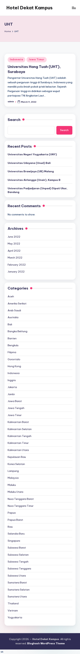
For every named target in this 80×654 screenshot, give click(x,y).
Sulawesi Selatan (18, 554)
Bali (10, 324)
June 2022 (14, 236)
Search (14, 119)
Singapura (14, 540)
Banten (12, 338)
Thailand (13, 603)
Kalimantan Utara (18, 450)
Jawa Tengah (16, 408)
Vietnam (13, 610)
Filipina (12, 352)
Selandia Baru (16, 533)
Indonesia (16, 59)
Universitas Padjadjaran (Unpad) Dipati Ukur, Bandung (37, 190)
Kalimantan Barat (18, 422)
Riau (10, 526)
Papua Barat (15, 519)
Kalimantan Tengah (19, 436)
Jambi (11, 394)
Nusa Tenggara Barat (21, 499)
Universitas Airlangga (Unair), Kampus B (34, 180)
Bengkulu (13, 345)
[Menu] (74, 8)
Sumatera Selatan (19, 589)
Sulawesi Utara (17, 575)
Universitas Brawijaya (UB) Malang (31, 171)
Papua (12, 512)
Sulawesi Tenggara (19, 568)
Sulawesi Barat (17, 547)
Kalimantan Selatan (20, 429)
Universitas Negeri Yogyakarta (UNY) (32, 154)
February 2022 (17, 264)
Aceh (11, 296)
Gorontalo (14, 359)
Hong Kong (14, 366)
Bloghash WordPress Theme (46, 643)
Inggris (12, 380)
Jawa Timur (36, 59)
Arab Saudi (14, 310)
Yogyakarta (15, 617)
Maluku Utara (15, 491)
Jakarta (12, 387)
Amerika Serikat (17, 303)
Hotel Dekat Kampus (29, 7)
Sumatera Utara (17, 596)
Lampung (13, 471)
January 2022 (16, 271)
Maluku (12, 485)
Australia (13, 317)
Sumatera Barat (17, 582)
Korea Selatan (16, 464)
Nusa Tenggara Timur (20, 505)
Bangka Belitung (17, 331)
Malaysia (13, 477)
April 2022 (14, 250)
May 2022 (14, 243)
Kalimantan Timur (18, 443)
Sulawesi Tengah (18, 561)
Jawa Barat (15, 401)
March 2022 (15, 257)
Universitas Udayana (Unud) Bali (29, 163)
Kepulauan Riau (17, 457)
